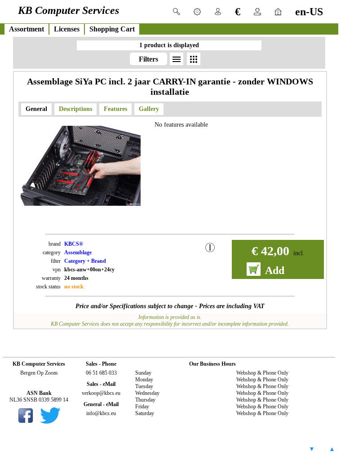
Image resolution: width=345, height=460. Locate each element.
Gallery (149, 109)
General (36, 109)
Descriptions (75, 109)
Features (115, 109)
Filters (148, 59)
